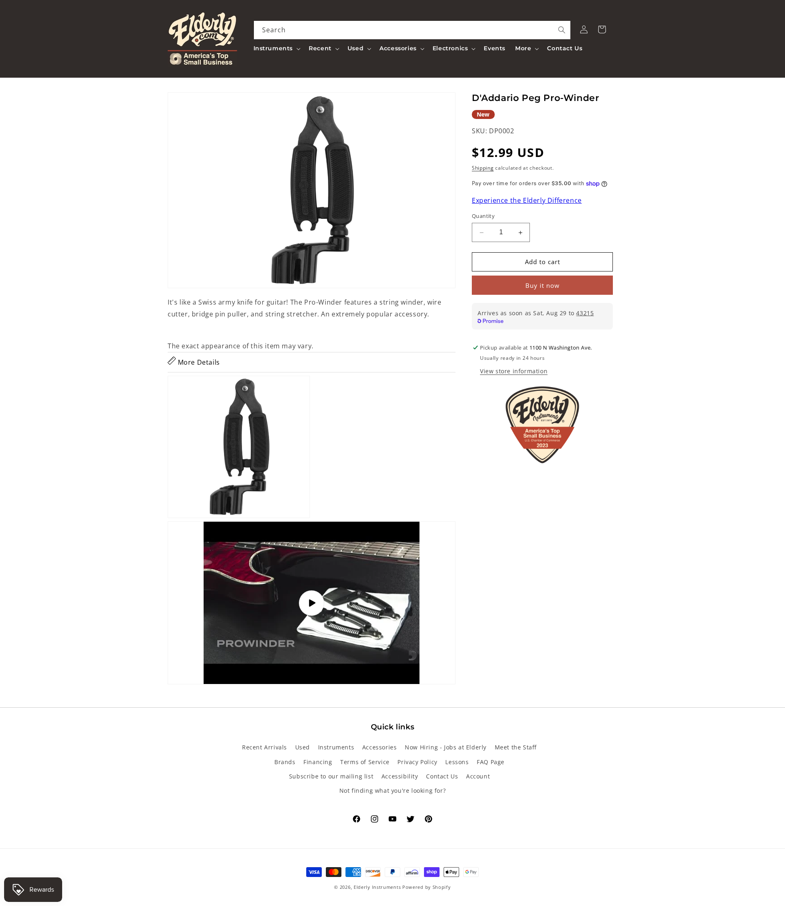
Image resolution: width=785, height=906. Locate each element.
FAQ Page (491, 762)
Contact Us (442, 776)
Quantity (483, 216)
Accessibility (399, 776)
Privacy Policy (417, 762)
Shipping (483, 167)
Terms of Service (365, 762)
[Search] (562, 30)
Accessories (379, 747)
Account (478, 776)
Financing (317, 762)
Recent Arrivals (264, 747)
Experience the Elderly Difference (527, 200)
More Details (198, 362)
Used (302, 747)
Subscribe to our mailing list (331, 776)
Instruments (336, 747)
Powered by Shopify (426, 887)
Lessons (457, 762)
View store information (513, 371)
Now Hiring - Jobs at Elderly (446, 747)
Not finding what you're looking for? (392, 790)
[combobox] (412, 30)
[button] (276, 48)
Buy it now (542, 285)
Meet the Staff (516, 747)
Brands (285, 762)
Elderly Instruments (377, 887)
